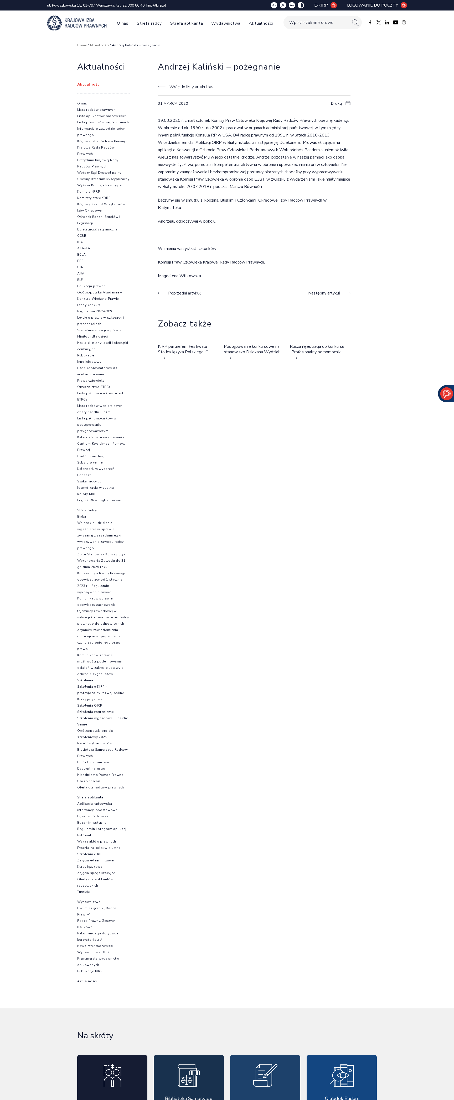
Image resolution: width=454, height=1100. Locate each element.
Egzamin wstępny (91, 822)
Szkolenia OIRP (89, 705)
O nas (122, 23)
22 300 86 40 (133, 5)
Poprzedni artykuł (184, 293)
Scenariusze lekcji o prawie (99, 330)
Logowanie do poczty (372, 5)
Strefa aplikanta (186, 23)
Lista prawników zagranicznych (103, 122)
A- (274, 5)
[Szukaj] (355, 22)
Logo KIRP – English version (100, 500)
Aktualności (261, 23)
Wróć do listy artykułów (191, 87)
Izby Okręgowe (89, 210)
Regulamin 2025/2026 (95, 311)
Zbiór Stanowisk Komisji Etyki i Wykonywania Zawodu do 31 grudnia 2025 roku (102, 560)
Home (82, 45)
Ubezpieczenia (89, 781)
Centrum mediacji (91, 456)
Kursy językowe (89, 699)
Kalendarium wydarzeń (96, 469)
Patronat (84, 835)
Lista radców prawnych (96, 110)
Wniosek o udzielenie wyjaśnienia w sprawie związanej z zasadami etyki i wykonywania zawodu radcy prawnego (100, 535)
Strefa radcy (149, 23)
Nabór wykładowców (94, 743)
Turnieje (83, 892)
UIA (80, 267)
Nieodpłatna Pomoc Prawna (100, 775)
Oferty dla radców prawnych (100, 787)
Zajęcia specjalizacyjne (96, 873)
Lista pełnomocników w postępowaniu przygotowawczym (97, 424)
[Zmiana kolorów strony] (301, 5)
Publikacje (85, 355)
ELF (80, 280)
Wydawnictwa (225, 23)
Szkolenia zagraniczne (95, 712)
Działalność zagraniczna (97, 229)
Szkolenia (85, 680)
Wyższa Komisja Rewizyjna (99, 185)
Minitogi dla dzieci (92, 336)
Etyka (81, 516)
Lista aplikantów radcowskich (102, 116)
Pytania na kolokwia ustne (99, 848)
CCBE (81, 236)
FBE (80, 261)
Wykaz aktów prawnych (96, 841)
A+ (292, 5)
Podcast (84, 475)
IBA (80, 242)
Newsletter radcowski (95, 946)
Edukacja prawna (91, 286)
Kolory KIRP (86, 494)
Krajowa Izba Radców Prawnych (103, 141)
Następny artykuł (324, 293)
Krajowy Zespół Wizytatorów (101, 204)
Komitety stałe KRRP (93, 198)
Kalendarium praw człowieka (101, 437)
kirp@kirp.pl (156, 5)
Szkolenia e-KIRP (91, 854)
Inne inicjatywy (89, 362)
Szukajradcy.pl (89, 481)
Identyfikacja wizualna (95, 488)
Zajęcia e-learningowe (95, 860)
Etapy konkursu (90, 305)
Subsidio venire (90, 462)
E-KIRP (321, 5)
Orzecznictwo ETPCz (94, 387)
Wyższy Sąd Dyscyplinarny (99, 173)
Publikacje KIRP (89, 971)
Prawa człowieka (91, 380)
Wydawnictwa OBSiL (94, 952)
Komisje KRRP (88, 192)
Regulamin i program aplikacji (102, 829)
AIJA (81, 273)
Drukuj (337, 103)
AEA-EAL (84, 248)
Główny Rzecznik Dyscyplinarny (103, 179)
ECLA (81, 254)
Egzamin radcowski (93, 816)
